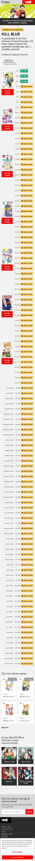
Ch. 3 (18, 81)
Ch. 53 (17, 341)
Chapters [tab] (8, 60)
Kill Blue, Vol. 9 (25, 696)
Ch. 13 (17, 133)
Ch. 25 (17, 196)
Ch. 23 (17, 185)
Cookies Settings (17, 852)
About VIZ (6, 827)
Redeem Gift (7, 834)
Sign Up (29, 812)
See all (5, 727)
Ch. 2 (17, 76)
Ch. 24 (17, 190)
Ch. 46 (17, 305)
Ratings (5, 836)
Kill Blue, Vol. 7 (25, 721)
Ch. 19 (17, 164)
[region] (17, 849)
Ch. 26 (17, 201)
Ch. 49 (17, 320)
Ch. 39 (17, 268)
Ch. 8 (17, 107)
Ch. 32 (17, 232)
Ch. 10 (17, 118)
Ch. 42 (17, 284)
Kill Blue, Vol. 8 (8, 721)
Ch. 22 (17, 180)
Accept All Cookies (17, 857)
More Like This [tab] (10, 64)
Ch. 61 (17, 383)
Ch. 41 (17, 279)
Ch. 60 (17, 378)
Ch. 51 (17, 331)
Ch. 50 (17, 326)
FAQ (3, 831)
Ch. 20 (17, 170)
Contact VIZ (7, 829)
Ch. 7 (17, 102)
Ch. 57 (17, 362)
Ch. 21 (17, 175)
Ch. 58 (17, 367)
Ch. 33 (17, 237)
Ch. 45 (17, 300)
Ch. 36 (17, 253)
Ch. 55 (17, 352)
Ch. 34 (17, 242)
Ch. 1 (17, 71)
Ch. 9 (17, 112)
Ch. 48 (17, 315)
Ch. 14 (17, 138)
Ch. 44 (17, 294)
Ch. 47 (17, 310)
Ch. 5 (18, 92)
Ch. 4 (18, 86)
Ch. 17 (17, 154)
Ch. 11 (17, 123)
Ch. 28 (17, 211)
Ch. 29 (17, 216)
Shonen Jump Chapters (13, 30)
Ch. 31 (17, 227)
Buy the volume (7, 92)
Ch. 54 (17, 346)
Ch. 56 (17, 357)
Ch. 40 (17, 274)
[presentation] (24, 70)
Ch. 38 (17, 263)
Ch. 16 (17, 149)
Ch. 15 (17, 144)
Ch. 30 (17, 222)
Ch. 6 (18, 97)
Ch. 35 (17, 248)
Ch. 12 (17, 128)
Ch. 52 (17, 336)
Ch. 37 (17, 258)
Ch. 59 (17, 372)
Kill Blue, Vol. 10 (8, 696)
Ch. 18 (17, 159)
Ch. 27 (17, 206)
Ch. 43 (17, 289)
